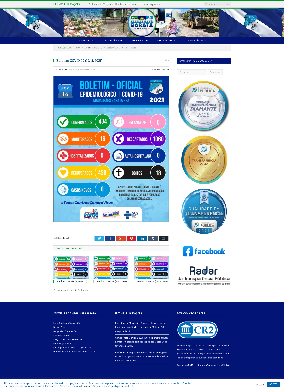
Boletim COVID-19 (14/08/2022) (71, 281)
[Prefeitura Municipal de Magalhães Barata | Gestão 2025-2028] (142, 21)
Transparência (193, 40)
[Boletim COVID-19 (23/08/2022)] (151, 267)
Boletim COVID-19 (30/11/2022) (111, 281)
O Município (111, 40)
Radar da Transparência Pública (214, 365)
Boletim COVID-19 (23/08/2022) (152, 281)
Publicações (164, 40)
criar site (197, 345)
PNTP (190, 365)
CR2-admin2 (63, 69)
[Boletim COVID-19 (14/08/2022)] (71, 267)
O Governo (137, 40)
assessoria (199, 349)
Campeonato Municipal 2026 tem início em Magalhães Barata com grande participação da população (126, 4)
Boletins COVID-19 (160, 69)
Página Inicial (86, 40)
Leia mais (86, 385)
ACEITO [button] (273, 384)
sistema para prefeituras (217, 345)
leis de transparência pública (191, 357)
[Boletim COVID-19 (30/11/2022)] (111, 267)
